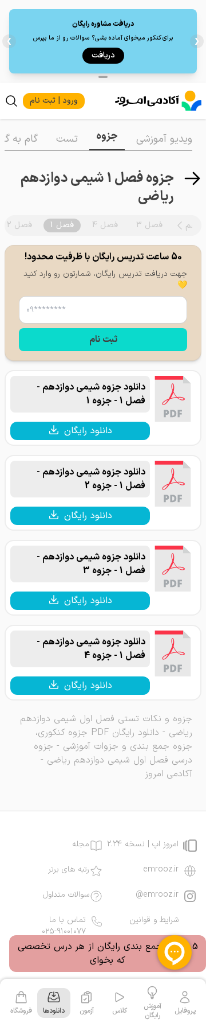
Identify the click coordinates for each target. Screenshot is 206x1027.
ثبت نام (103, 340)
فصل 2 (19, 225)
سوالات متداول (66, 895)
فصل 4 (105, 225)
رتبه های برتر (68, 870)
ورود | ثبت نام (54, 101)
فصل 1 (62, 225)
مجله (80, 844)
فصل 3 (149, 225)
